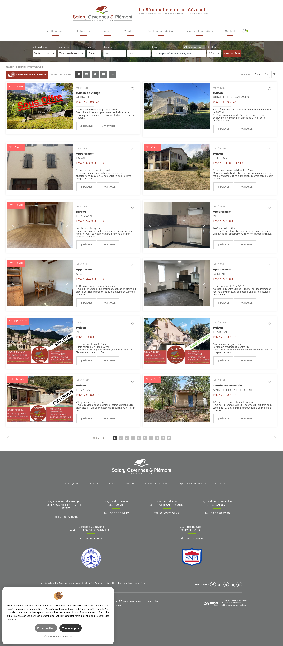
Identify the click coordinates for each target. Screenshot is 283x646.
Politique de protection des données (76, 583)
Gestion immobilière (161, 31)
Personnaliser (46, 628)
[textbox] (179, 53)
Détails (88, 126)
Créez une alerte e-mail (31, 74)
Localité (156, 47)
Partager (110, 126)
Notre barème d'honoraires (125, 583)
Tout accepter (70, 628)
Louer (106, 31)
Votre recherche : (41, 47)
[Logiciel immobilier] (211, 602)
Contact (230, 31)
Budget (107, 47)
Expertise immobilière (199, 31)
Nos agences (55, 31)
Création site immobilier (231, 602)
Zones (90, 47)
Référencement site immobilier (233, 605)
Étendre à (212, 47)
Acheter (82, 31)
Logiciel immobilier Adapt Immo (234, 600)
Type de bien (64, 47)
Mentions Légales (49, 583)
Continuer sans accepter (58, 636)
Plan (142, 583)
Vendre (129, 31)
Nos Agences (73, 483)
